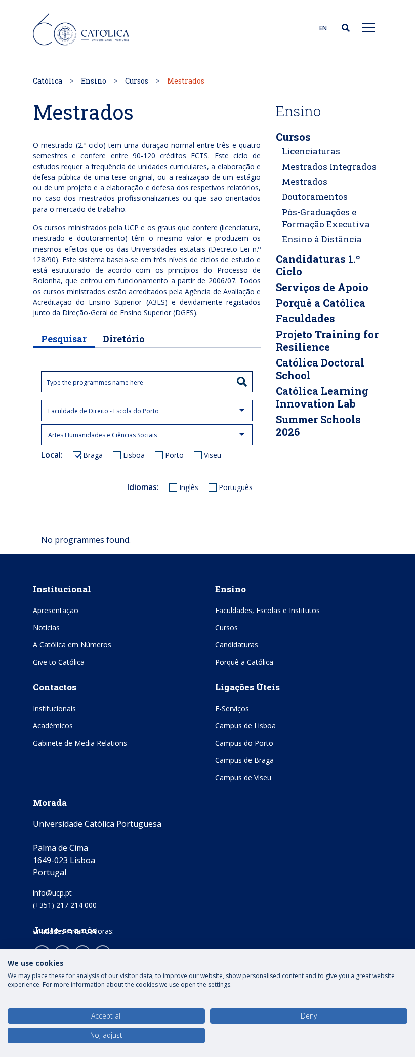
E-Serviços (232, 708)
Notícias (46, 627)
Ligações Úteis (247, 687)
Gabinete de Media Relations (80, 743)
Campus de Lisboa (245, 725)
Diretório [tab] (124, 339)
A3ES (156, 302)
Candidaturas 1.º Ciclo (318, 265)
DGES (184, 312)
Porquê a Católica (320, 302)
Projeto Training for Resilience (327, 340)
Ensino (93, 81)
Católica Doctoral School (320, 369)
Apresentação (55, 610)
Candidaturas (236, 644)
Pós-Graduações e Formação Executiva (326, 218)
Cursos (136, 81)
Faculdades (305, 318)
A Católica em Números (72, 644)
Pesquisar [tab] (64, 339)
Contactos (54, 687)
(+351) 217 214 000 (65, 905)
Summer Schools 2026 (318, 425)
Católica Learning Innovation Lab (322, 397)
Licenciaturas (311, 151)
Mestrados (304, 181)
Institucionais (54, 708)
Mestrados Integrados (329, 166)
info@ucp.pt (52, 893)
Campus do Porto (244, 743)
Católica (47, 81)
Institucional (62, 589)
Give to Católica (59, 662)
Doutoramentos (315, 196)
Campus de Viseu (243, 777)
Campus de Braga (244, 760)
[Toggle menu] (368, 27)
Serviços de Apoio (322, 287)
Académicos (53, 725)
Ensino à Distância (322, 239)
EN (323, 28)
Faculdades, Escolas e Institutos (267, 610)
